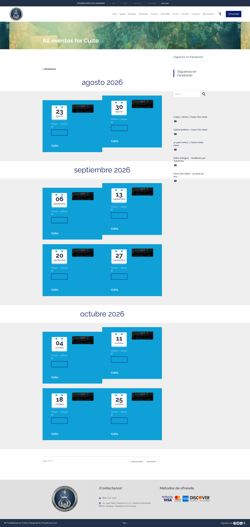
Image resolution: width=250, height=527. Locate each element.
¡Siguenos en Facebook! (188, 56)
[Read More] (59, 133)
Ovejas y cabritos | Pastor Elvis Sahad (190, 117)
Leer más (165, 3)
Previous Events (136, 462)
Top (124, 523)
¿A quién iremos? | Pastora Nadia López (188, 143)
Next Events (153, 462)
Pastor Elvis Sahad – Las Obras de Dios (188, 175)
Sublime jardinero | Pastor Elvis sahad (190, 130)
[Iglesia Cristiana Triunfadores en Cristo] (16, 14)
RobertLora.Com (49, 523)
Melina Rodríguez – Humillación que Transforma (189, 159)
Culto (54, 145)
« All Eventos (49, 69)
